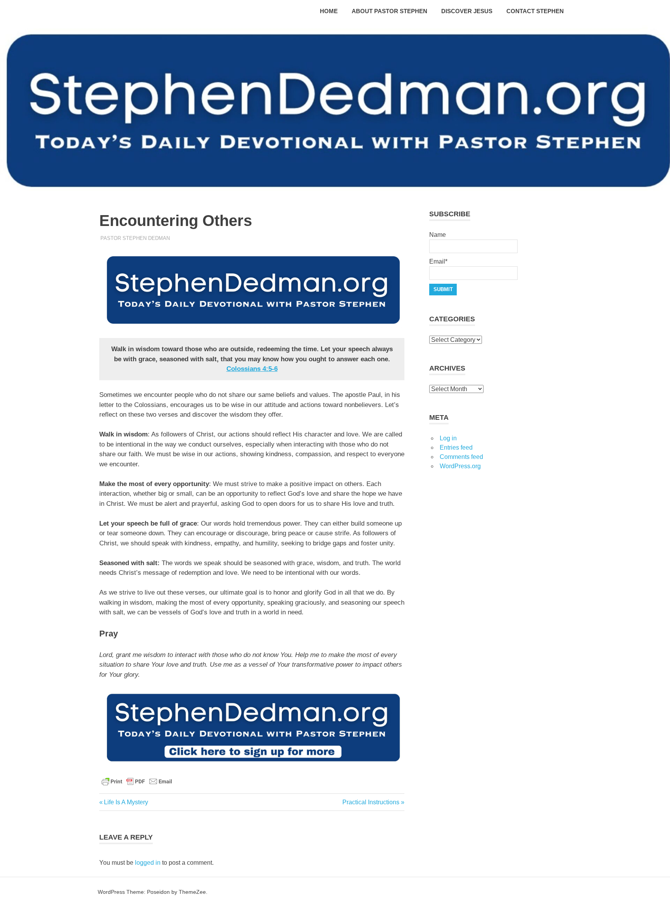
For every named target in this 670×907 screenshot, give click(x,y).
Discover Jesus (466, 11)
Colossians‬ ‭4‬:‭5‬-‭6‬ (252, 368)
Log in (448, 438)
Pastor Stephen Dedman (135, 238)
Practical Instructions (370, 802)
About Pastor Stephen (389, 11)
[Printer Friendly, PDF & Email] (136, 781)
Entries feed (456, 447)
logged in (148, 862)
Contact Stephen (535, 11)
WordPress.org (460, 466)
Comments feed (461, 457)
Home (329, 11)
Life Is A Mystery (126, 802)
